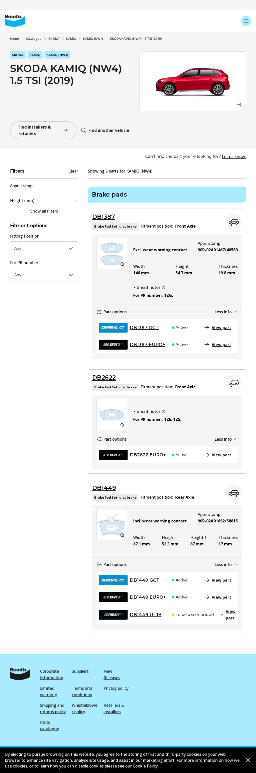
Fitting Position (25, 236)
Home (14, 38)
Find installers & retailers (34, 130)
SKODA (53, 38)
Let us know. (234, 156)
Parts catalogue (49, 725)
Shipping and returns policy (53, 708)
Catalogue (34, 38)
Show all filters (44, 211)
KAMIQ (71, 38)
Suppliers (80, 671)
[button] (192, 81)
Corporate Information (51, 674)
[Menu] (246, 21)
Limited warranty (48, 691)
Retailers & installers (114, 708)
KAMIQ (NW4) (93, 38)
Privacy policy (116, 688)
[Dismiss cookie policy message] (248, 760)
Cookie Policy (145, 766)
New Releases (112, 674)
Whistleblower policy (84, 708)
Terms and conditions (82, 691)
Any (17, 248)
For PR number (24, 262)
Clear (73, 171)
